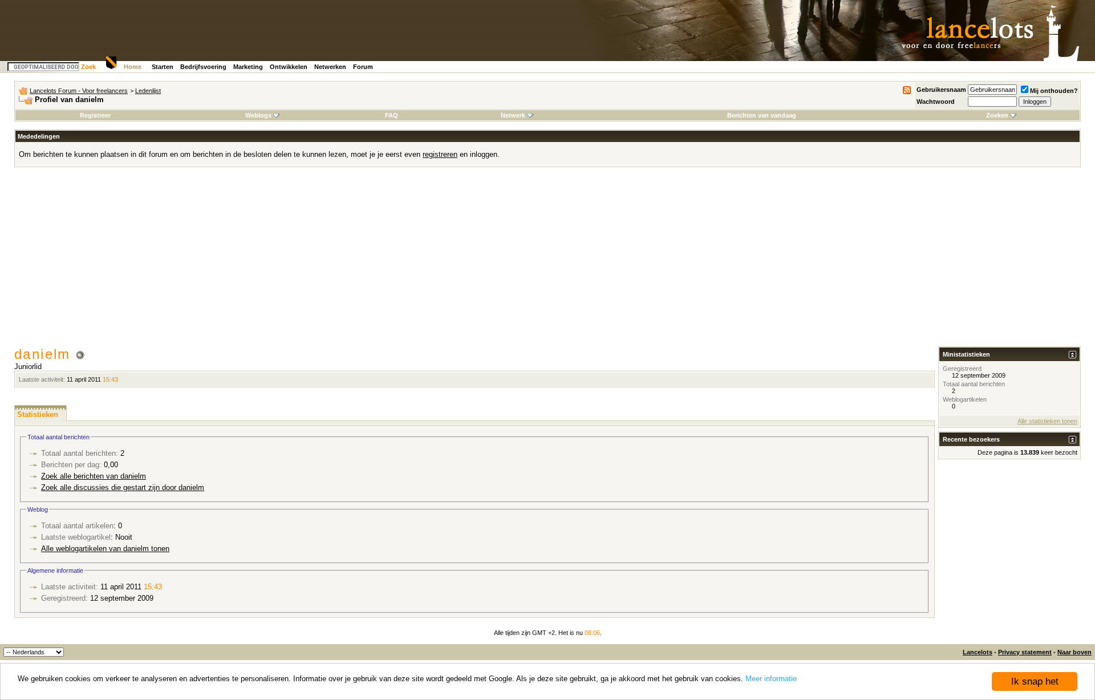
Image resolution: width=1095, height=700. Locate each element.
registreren (440, 154)
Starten (162, 66)
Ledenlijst (148, 90)
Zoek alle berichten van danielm (93, 476)
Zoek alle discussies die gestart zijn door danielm (122, 487)
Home (132, 66)
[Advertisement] (547, 261)
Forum (363, 66)
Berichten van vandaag (761, 115)
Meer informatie (771, 678)
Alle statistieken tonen (1047, 421)
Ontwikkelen (288, 66)
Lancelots (977, 652)
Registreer (95, 115)
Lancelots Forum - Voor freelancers (79, 90)
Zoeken (997, 115)
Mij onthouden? (1054, 90)
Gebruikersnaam (941, 89)
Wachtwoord (935, 101)
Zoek (88, 66)
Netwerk (513, 115)
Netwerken (330, 66)
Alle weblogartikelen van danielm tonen (105, 548)
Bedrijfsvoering (203, 66)
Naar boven (1074, 652)
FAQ (391, 115)
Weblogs (258, 115)
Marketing (248, 66)
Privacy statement (1025, 652)
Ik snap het (1034, 681)
